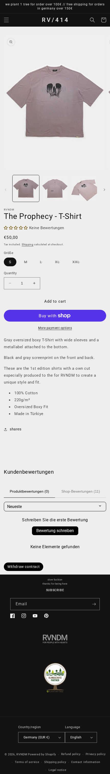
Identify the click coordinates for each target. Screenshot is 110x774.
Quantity (10, 273)
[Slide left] (5, 189)
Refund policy (71, 754)
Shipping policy (55, 762)
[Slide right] (104, 189)
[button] (6, 20)
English (76, 737)
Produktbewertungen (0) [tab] (29, 491)
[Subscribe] (94, 604)
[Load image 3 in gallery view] (84, 188)
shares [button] (15, 429)
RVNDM (21, 754)
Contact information (85, 762)
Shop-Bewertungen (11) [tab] (80, 491)
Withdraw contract (23, 567)
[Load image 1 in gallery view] (26, 188)
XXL (78, 263)
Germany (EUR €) (37, 737)
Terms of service (27, 762)
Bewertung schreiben (55, 530)
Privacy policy (96, 754)
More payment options (55, 328)
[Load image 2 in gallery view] (55, 188)
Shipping (28, 244)
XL (60, 263)
